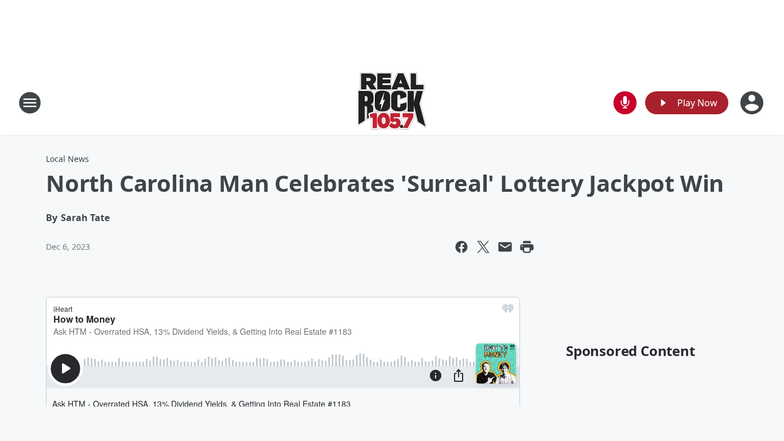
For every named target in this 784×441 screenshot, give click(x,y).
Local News (67, 158)
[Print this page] (527, 247)
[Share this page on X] (483, 247)
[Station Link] (392, 102)
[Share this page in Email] (505, 247)
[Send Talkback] (625, 102)
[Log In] (753, 102)
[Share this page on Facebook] (461, 247)
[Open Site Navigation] (29, 102)
